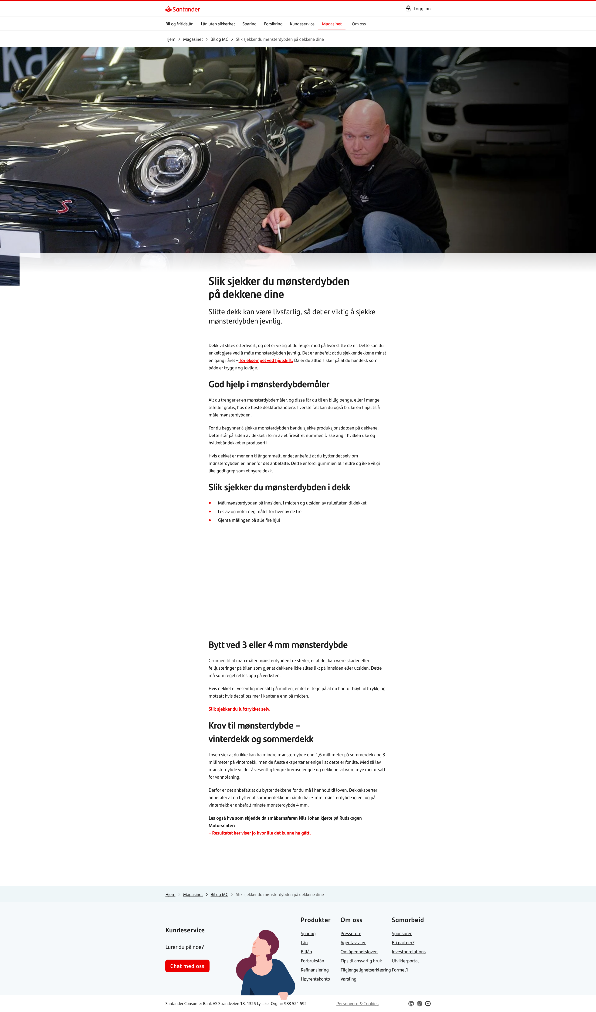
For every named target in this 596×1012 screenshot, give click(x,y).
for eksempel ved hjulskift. (266, 360)
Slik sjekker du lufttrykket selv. (240, 708)
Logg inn (422, 8)
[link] (169, 8)
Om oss (359, 23)
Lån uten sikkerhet (218, 23)
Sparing (249, 23)
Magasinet (332, 23)
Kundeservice (302, 23)
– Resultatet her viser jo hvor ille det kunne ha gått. (260, 832)
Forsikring (273, 23)
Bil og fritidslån (179, 23)
